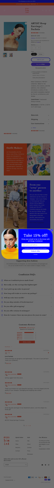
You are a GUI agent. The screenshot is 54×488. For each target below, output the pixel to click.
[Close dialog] (52, 230)
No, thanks (35, 254)
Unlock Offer (35, 251)
